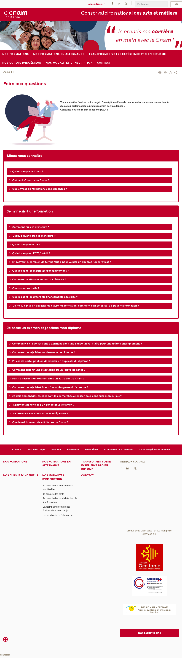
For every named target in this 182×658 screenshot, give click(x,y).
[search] (151, 4)
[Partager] (175, 73)
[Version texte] (165, 72)
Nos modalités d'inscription (53, 477)
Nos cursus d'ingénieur (20, 475)
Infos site (56, 449)
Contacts (17, 449)
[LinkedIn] (119, 3)
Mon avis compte (36, 449)
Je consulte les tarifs (53, 494)
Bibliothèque (91, 449)
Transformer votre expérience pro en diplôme (96, 465)
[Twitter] (126, 3)
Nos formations (15, 461)
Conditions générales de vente (154, 449)
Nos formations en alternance (56, 463)
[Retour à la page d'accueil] (14, 14)
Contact (87, 475)
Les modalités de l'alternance (58, 515)
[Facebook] (112, 3)
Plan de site (73, 449)
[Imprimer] (159, 73)
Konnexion (5, 655)
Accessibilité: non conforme (118, 449)
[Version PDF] (170, 72)
